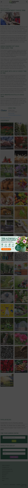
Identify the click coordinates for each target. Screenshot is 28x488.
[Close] (26, 238)
